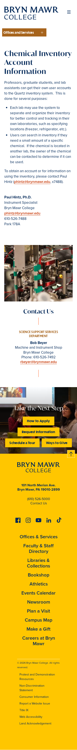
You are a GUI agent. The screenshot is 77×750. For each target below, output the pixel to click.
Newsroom (38, 601)
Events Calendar (38, 592)
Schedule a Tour (22, 443)
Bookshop (38, 574)
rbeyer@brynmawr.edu (38, 362)
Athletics (39, 583)
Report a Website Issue (34, 703)
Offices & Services (39, 536)
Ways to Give (57, 443)
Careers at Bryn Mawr (38, 640)
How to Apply (38, 421)
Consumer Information (34, 697)
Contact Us (38, 503)
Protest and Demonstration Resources (37, 676)
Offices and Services (18, 32)
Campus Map (38, 620)
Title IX (23, 710)
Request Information (38, 432)
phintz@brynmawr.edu (32, 181)
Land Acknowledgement (35, 723)
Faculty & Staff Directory (38, 548)
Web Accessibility (30, 717)
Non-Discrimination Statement (31, 687)
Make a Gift (38, 629)
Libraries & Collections (38, 563)
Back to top (71, 453)
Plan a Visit (38, 611)
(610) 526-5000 (38, 498)
